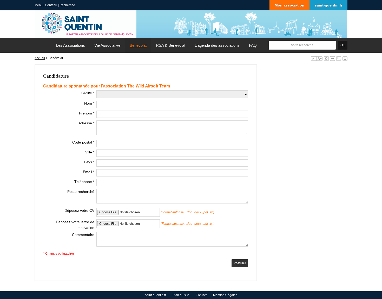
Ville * (89, 152)
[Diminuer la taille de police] (313, 58)
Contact (201, 295)
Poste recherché (80, 191)
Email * (88, 172)
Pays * (89, 162)
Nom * (89, 103)
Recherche (67, 5)
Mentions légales (225, 295)
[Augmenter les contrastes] (326, 58)
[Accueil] (43, 45)
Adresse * (86, 123)
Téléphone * (84, 182)
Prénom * (86, 113)
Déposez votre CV (79, 210)
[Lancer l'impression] (338, 58)
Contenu (51, 5)
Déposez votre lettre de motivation (75, 225)
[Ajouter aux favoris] (345, 58)
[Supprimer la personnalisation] (332, 58)
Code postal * (83, 142)
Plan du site (181, 295)
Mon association (289, 5)
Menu (39, 5)
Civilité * (87, 93)
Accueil (40, 58)
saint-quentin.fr (328, 5)
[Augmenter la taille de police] (319, 58)
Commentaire (83, 235)
